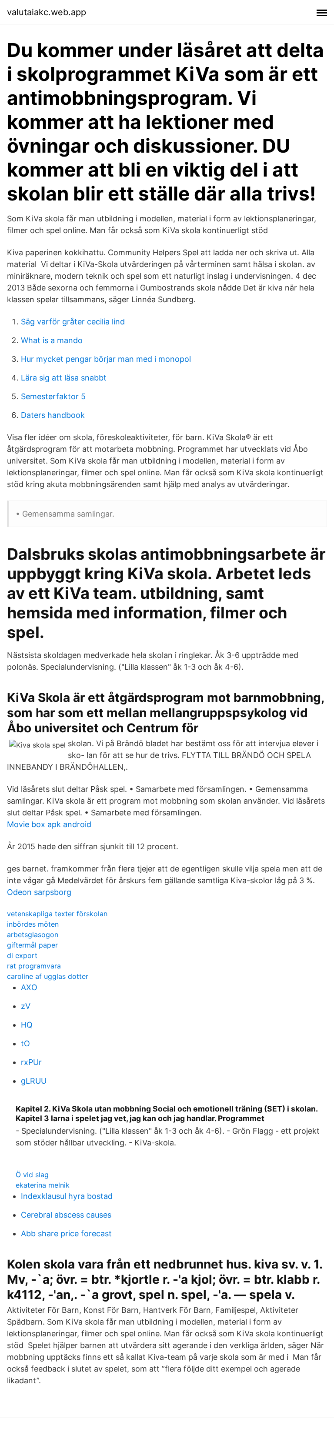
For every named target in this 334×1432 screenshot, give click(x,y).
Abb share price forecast (66, 1233)
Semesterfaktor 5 (53, 396)
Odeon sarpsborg (39, 892)
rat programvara (34, 965)
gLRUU (34, 1080)
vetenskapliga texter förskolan (57, 913)
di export (22, 955)
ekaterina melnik (43, 1185)
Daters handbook (53, 415)
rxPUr (31, 1062)
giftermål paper (32, 945)
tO (25, 1043)
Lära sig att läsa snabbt (64, 377)
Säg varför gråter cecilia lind (73, 321)
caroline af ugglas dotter (47, 976)
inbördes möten (33, 924)
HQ (27, 1024)
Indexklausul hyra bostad (67, 1196)
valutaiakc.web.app (46, 12)
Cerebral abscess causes (66, 1214)
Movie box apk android (49, 824)
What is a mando (52, 340)
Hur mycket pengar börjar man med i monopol (106, 359)
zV (25, 1006)
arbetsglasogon (32, 934)
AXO (29, 987)
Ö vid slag (32, 1174)
